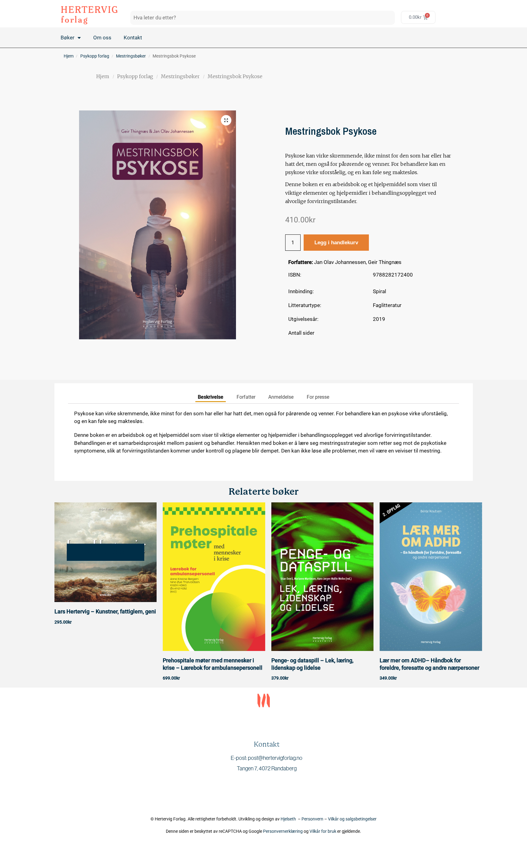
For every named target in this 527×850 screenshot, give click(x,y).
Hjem (69, 56)
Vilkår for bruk (322, 831)
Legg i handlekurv (336, 242)
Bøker (67, 37)
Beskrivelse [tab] (210, 397)
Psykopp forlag (94, 56)
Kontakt (133, 37)
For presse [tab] (318, 397)
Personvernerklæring (283, 831)
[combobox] (262, 17)
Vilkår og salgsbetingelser (352, 818)
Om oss (102, 37)
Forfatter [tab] (246, 397)
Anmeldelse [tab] (280, 397)
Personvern (312, 818)
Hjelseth (289, 818)
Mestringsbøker (131, 56)
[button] (226, 120)
